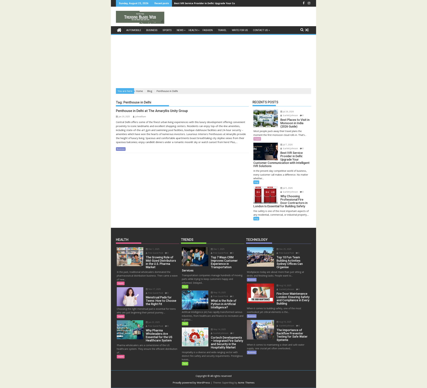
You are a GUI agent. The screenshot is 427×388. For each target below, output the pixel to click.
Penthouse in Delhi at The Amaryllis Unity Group (152, 111)
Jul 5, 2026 (288, 188)
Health (193, 30)
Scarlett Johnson (290, 115)
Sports (167, 30)
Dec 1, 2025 (153, 249)
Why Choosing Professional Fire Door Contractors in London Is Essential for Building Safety (229, 3)
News (180, 30)
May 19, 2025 (219, 292)
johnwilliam (140, 116)
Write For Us (240, 30)
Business (151, 30)
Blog (256, 182)
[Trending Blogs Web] (119, 29)
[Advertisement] (213, 60)
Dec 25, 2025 (285, 249)
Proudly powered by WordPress (191, 382)
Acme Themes (246, 382)
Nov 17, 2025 (154, 289)
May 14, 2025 (219, 329)
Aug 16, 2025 (285, 285)
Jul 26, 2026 (288, 111)
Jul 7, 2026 (288, 144)
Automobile (133, 30)
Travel (222, 30)
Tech (185, 286)
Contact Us (260, 30)
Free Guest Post (155, 252)
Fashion (208, 30)
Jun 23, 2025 (154, 322)
